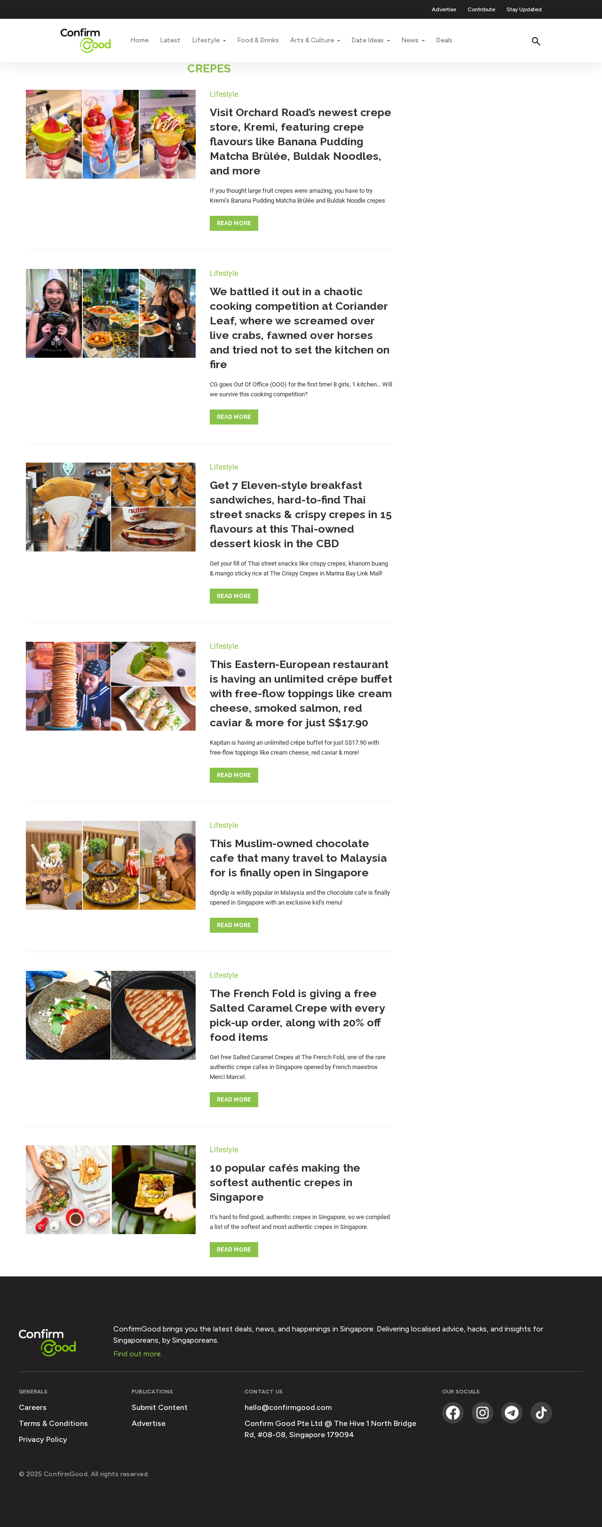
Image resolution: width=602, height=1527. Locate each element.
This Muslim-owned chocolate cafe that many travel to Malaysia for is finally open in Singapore (298, 858)
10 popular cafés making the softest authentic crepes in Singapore (285, 1182)
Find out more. (137, 1353)
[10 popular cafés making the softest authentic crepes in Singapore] (111, 1191)
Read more (234, 223)
